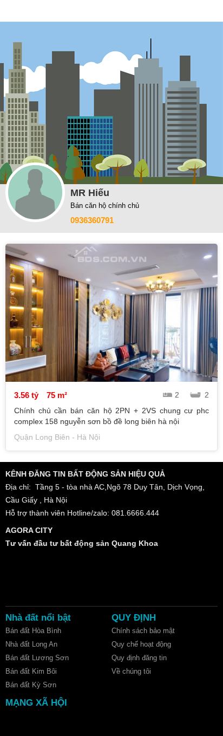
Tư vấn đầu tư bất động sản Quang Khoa (81, 543)
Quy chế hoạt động (141, 644)
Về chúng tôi (131, 671)
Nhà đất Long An (31, 644)
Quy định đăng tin (139, 658)
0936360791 (92, 220)
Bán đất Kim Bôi (31, 671)
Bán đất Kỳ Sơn (30, 685)
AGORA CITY (29, 530)
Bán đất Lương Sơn (37, 658)
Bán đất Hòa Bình (33, 631)
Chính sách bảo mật (143, 631)
